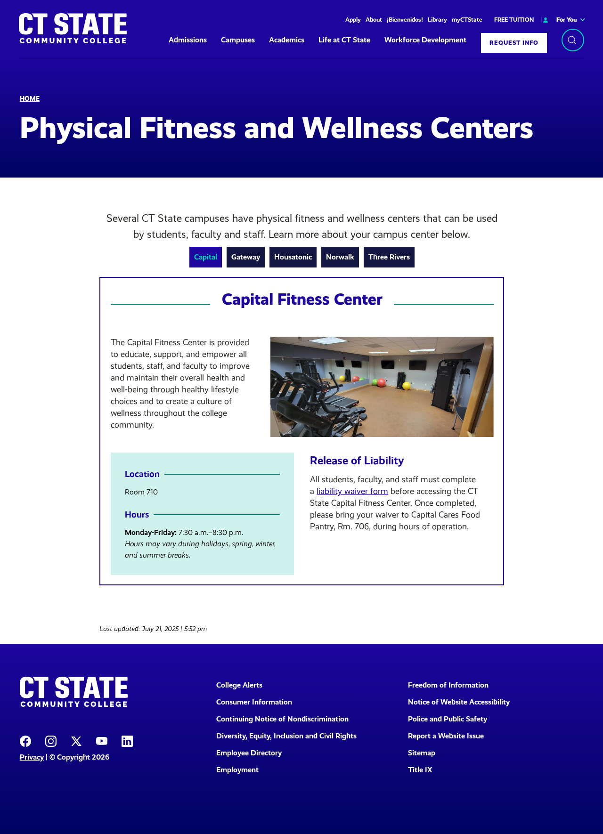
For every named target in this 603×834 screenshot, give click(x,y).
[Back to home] (73, 28)
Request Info (513, 42)
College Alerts (239, 684)
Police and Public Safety (447, 718)
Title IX (420, 769)
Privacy (32, 757)
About (374, 19)
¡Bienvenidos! (405, 19)
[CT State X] (76, 740)
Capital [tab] (205, 256)
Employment (237, 769)
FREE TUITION (514, 19)
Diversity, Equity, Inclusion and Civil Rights (286, 735)
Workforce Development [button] (425, 39)
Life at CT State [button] (344, 39)
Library (437, 19)
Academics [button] (286, 39)
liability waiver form (352, 491)
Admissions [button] (188, 39)
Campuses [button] (238, 39)
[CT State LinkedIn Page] (127, 740)
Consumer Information (254, 701)
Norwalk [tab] (340, 256)
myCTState (467, 19)
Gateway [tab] (245, 256)
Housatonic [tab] (293, 256)
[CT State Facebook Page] (25, 740)
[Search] (573, 40)
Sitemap (421, 752)
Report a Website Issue (446, 735)
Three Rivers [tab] (389, 256)
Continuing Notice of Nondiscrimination (282, 718)
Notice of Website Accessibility (459, 701)
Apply (353, 19)
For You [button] (566, 19)
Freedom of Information (448, 684)
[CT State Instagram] (51, 740)
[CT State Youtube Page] (101, 740)
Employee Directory (249, 752)
